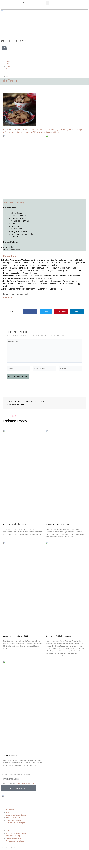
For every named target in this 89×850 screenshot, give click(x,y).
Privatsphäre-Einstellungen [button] (15, 823)
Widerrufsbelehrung (13, 817)
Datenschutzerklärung (13, 820)
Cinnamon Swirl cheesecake (58, 636)
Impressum (10, 810)
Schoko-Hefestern (11, 755)
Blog (7, 63)
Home (8, 61)
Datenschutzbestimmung (25, 783)
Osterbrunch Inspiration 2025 (15, 636)
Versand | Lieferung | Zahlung (16, 815)
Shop (8, 66)
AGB (7, 812)
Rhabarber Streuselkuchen (57, 524)
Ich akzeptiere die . (18, 783)
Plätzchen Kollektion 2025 (14, 524)
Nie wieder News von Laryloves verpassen (16, 774)
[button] (47, 3)
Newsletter (26, 2)
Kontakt (8, 69)
